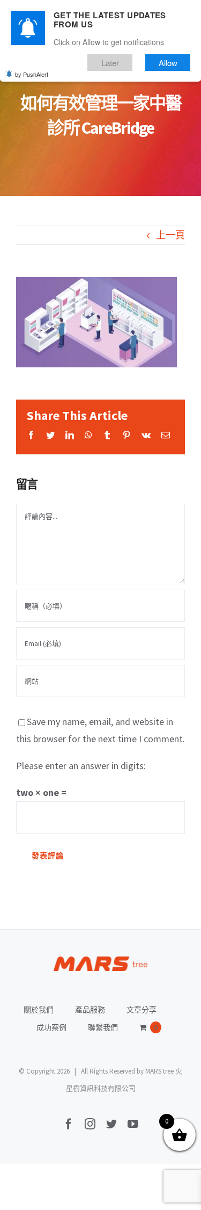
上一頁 (170, 235)
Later (110, 62)
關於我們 (39, 1010)
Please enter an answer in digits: (81, 765)
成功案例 (51, 1027)
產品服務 (90, 1010)
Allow (168, 62)
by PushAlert (31, 74)
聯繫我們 (103, 1027)
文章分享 (141, 1010)
